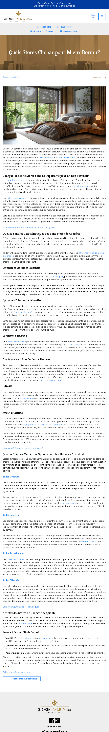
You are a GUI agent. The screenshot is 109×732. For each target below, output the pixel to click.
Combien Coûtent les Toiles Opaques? (21, 607)
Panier (92, 16)
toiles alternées (26, 638)
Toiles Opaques (11, 476)
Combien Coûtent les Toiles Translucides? (23, 448)
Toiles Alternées (11, 580)
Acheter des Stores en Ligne (17, 672)
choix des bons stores (16, 180)
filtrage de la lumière (24, 312)
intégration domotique (52, 380)
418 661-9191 (45, 27)
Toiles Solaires (11, 515)
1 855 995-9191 (65, 27)
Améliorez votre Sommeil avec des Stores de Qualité (29, 227)
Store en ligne (25, 623)
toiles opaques (46, 157)
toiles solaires (73, 344)
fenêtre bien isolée (16, 341)
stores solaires (89, 541)
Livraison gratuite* (71, 31)
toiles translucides (66, 157)
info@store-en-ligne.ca (43, 31)
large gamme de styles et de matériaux (42, 424)
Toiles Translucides (13, 553)
